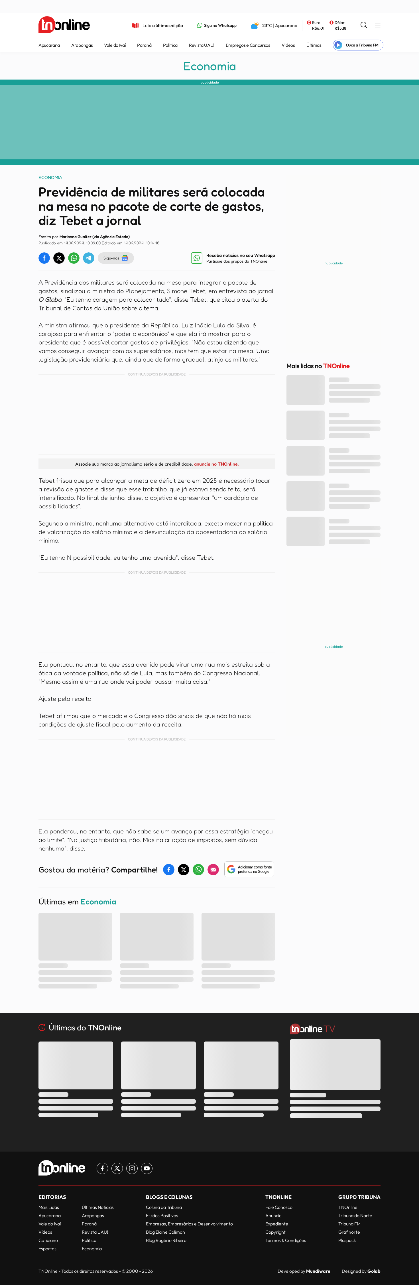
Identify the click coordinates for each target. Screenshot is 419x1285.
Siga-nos (111, 257)
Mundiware (318, 1271)
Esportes (47, 1248)
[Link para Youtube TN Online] (146, 1168)
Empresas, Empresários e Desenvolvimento (189, 1224)
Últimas (314, 45)
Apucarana (49, 45)
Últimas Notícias (98, 1207)
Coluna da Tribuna (164, 1207)
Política (170, 45)
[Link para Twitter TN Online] (117, 1168)
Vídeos (288, 45)
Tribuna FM (349, 1224)
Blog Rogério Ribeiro (166, 1240)
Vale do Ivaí (115, 45)
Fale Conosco (278, 1207)
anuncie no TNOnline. (216, 464)
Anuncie (273, 1215)
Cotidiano (48, 1240)
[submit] (364, 25)
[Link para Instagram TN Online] (132, 1168)
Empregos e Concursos (248, 45)
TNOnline (347, 1207)
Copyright (275, 1232)
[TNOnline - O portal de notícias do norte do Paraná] (64, 25)
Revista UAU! (201, 45)
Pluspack (347, 1240)
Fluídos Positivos (162, 1215)
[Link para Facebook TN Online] (102, 1168)
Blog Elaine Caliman (165, 1232)
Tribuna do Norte (355, 1215)
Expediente (276, 1224)
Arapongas (82, 45)
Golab (374, 1271)
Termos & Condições (285, 1240)
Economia (209, 66)
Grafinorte (349, 1232)
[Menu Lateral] (378, 25)
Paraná (144, 45)
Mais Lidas (48, 1207)
